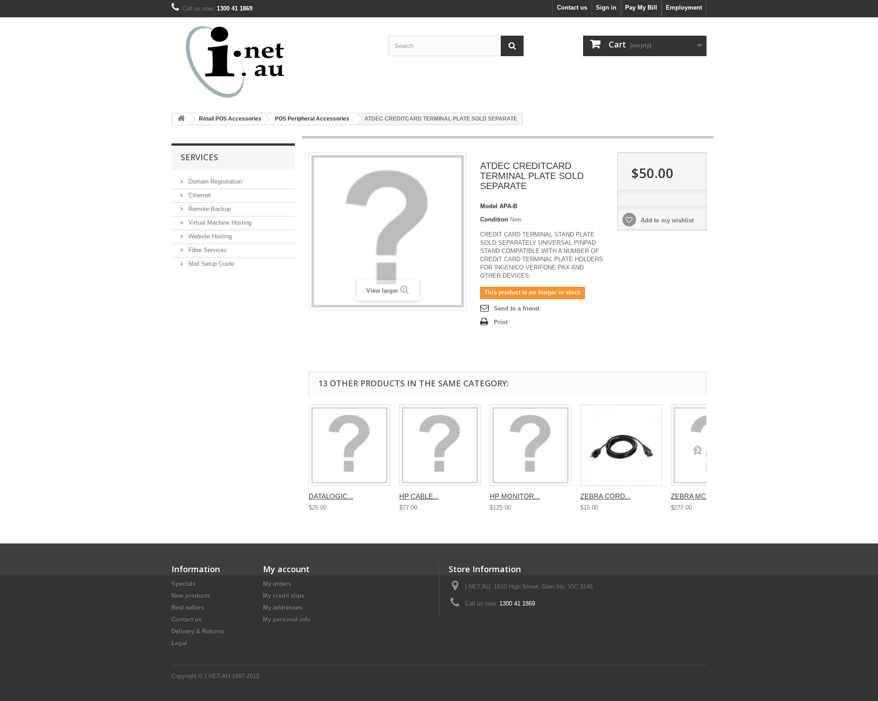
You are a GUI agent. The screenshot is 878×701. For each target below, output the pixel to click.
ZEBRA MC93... (695, 496)
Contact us (572, 7)
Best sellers (187, 607)
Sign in (606, 7)
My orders (277, 583)
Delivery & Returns (197, 631)
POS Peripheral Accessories (312, 119)
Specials (183, 583)
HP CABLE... (419, 496)
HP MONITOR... (515, 496)
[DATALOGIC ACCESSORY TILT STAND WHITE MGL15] (349, 445)
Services (199, 157)
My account (286, 569)
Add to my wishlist (666, 220)
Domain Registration (214, 181)
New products (190, 595)
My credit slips (284, 595)
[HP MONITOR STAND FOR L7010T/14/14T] (530, 445)
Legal (179, 643)
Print (501, 322)
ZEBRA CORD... (605, 496)
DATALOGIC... (331, 496)
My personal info (287, 619)
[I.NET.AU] (256, 61)
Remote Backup (209, 209)
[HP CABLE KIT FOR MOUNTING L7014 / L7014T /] (440, 445)
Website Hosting (209, 236)
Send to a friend (516, 308)
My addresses (282, 607)
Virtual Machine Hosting (219, 222)
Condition (494, 219)
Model (489, 206)
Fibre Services (207, 250)
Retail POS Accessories (230, 119)
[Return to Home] (181, 119)
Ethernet (199, 195)
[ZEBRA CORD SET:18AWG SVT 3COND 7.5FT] (621, 445)
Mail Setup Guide (210, 263)
